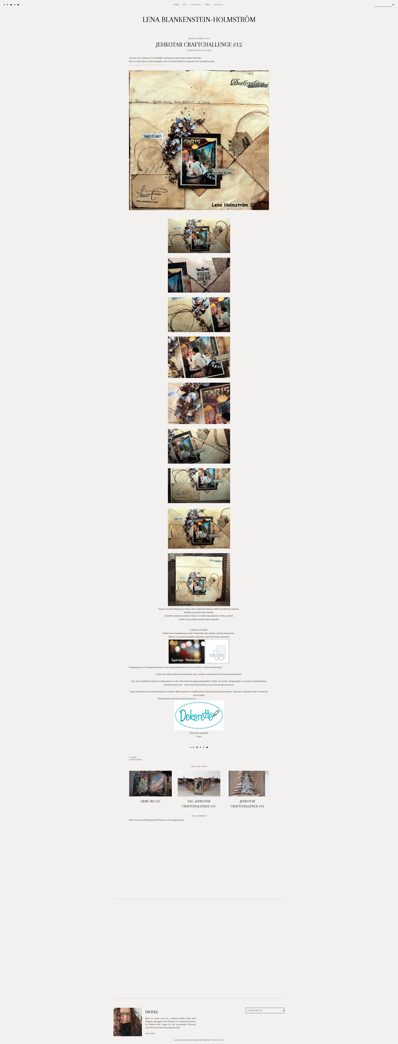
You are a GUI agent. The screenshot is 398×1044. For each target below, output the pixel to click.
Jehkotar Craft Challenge (199, 50)
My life (218, 5)
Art (184, 5)
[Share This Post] (200, 747)
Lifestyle (195, 5)
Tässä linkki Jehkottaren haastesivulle (147, 65)
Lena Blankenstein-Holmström (199, 19)
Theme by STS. (217, 1040)
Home (176, 5)
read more (150, 1033)
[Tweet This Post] (197, 747)
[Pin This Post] (203, 747)
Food (207, 5)
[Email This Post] (207, 747)
